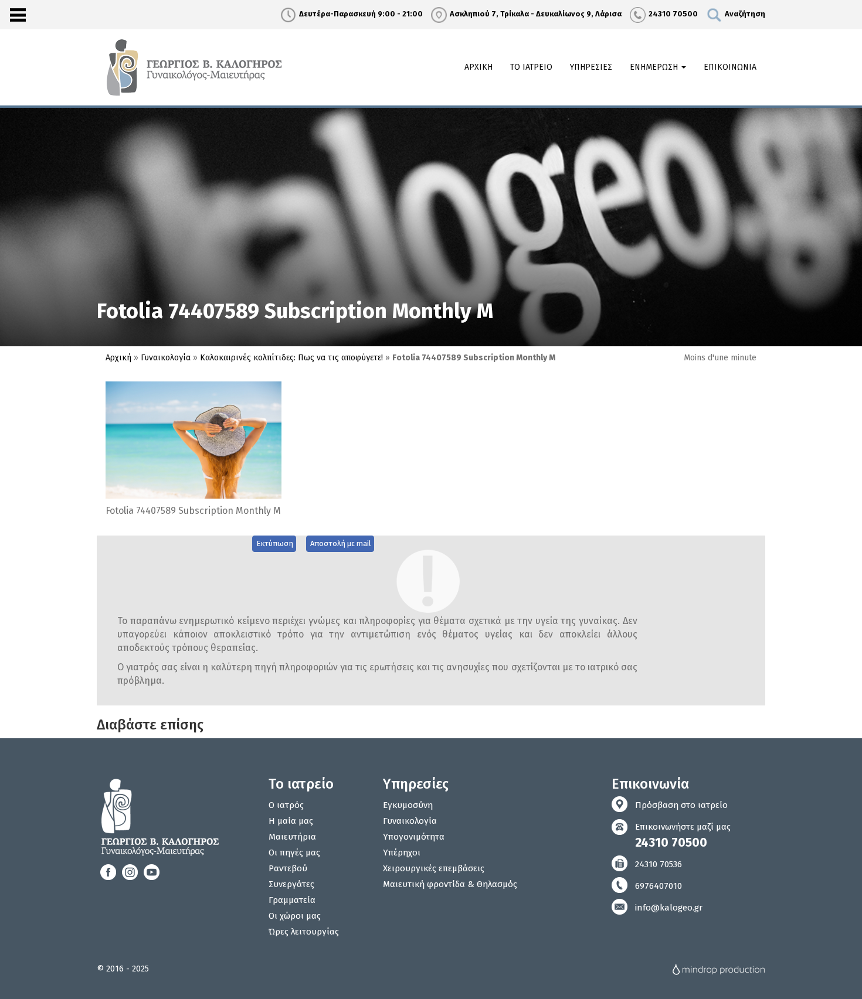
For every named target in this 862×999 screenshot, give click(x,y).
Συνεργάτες (291, 884)
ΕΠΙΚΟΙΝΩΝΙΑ (730, 67)
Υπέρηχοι (401, 852)
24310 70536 (658, 864)
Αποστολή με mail (340, 543)
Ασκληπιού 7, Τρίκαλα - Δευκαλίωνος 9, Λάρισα (536, 13)
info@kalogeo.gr (669, 907)
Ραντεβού (288, 868)
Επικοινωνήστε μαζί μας (683, 835)
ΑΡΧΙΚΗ (478, 67)
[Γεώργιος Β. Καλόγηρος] (196, 66)
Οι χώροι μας (295, 916)
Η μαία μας (291, 821)
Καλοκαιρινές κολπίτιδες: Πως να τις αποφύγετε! (291, 358)
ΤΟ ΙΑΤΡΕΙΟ (531, 67)
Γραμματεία (292, 900)
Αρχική (118, 358)
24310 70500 (673, 13)
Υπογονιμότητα (413, 836)
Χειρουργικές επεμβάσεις (433, 868)
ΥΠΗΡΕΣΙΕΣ (591, 67)
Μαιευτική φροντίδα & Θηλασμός (450, 884)
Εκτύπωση (274, 543)
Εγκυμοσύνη (408, 805)
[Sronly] (17, 14)
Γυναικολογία (166, 358)
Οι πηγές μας (294, 852)
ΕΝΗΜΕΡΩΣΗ (655, 67)
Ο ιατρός (286, 805)
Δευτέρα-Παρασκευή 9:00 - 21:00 (361, 13)
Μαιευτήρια (292, 836)
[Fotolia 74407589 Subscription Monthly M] (193, 439)
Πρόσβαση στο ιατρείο (681, 805)
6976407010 (658, 886)
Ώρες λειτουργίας (304, 931)
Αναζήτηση (745, 13)
